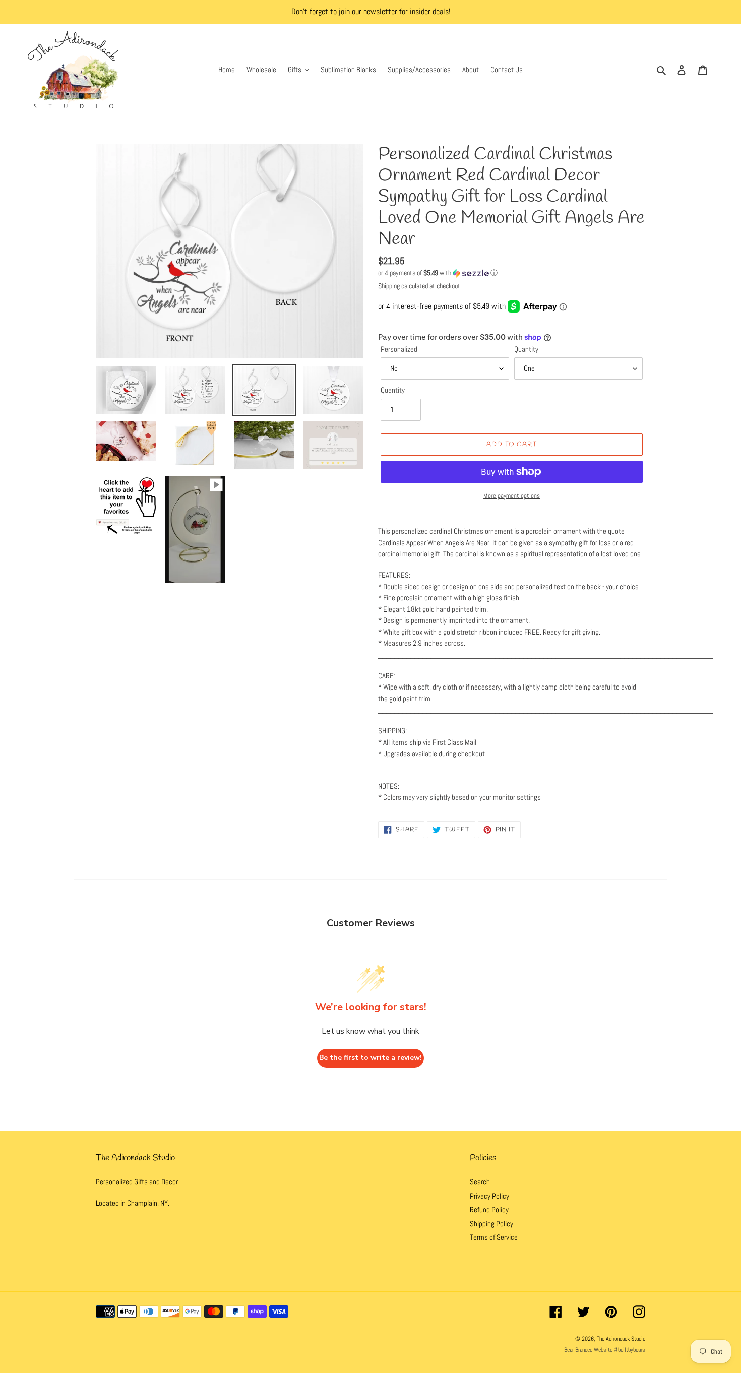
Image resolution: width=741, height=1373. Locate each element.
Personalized (399, 349)
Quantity (526, 349)
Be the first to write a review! (370, 1058)
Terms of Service (494, 1237)
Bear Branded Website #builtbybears (604, 1350)
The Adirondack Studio (621, 1339)
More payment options (511, 495)
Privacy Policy (489, 1196)
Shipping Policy (491, 1223)
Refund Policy (489, 1209)
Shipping (389, 285)
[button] (438, 273)
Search (480, 1182)
